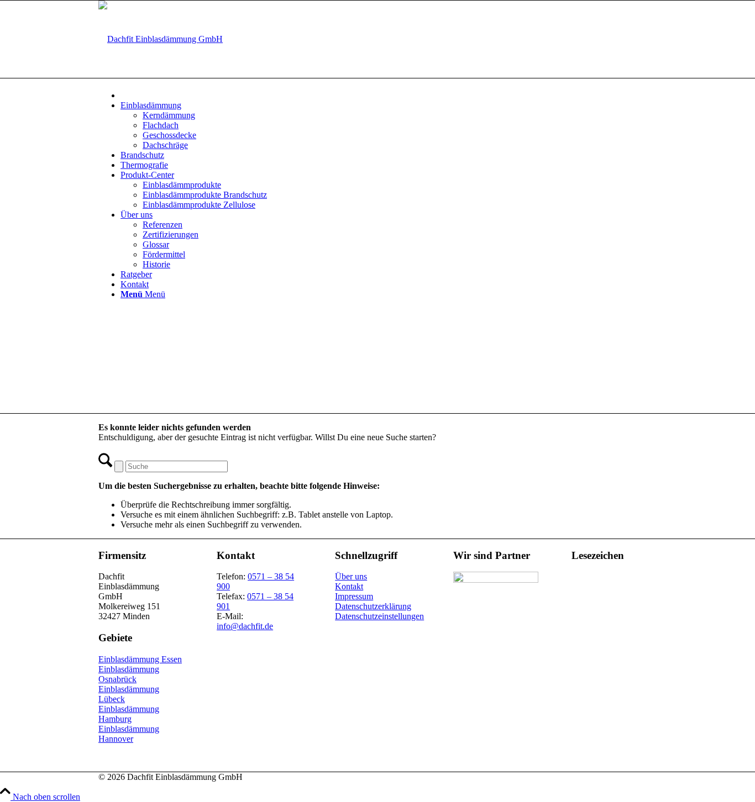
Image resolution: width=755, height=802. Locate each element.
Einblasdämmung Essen (140, 659)
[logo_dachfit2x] (160, 39)
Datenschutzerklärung (373, 606)
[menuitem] (388, 94)
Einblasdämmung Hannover (128, 733)
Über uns (351, 576)
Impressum (354, 596)
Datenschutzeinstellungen (379, 616)
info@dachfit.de (245, 626)
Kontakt (349, 586)
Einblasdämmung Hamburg (128, 714)
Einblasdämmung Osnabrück (128, 674)
